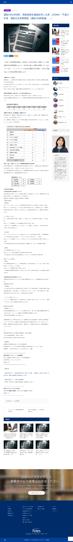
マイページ (55, 511)
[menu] (71, 2)
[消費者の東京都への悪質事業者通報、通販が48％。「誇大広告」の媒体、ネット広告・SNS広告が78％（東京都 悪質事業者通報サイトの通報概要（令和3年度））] (26, 428)
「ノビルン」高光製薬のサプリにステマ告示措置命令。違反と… (65, 43)
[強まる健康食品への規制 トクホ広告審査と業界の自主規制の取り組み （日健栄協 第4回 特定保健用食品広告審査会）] (10, 444)
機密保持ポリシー (11, 513)
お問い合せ (10, 511)
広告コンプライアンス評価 (28, 506)
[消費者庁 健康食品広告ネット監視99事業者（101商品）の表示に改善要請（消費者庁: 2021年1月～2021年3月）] (42, 428)
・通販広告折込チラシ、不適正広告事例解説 (14, 379)
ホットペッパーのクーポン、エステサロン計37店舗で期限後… (65, 61)
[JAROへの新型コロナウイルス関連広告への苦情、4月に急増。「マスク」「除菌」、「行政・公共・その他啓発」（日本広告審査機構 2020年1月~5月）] (42, 444)
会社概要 (9, 508)
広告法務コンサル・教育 (27, 515)
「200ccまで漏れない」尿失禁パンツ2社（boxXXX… (65, 70)
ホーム (9, 506)
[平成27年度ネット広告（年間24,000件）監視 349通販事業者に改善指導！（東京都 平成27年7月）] (26, 444)
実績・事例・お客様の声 (27, 522)
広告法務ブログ (41, 506)
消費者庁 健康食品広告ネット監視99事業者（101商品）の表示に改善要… (42, 435)
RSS (5, 540)
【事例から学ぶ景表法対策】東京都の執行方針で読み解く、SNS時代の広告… (10, 435)
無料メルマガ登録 (41, 508)
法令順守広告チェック (27, 511)
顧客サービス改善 (26, 519)
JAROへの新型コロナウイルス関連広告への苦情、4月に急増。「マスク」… (42, 452)
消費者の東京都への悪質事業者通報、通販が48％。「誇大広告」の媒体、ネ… (26, 435)
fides (11, 400)
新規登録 (54, 508)
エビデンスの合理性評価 (27, 508)
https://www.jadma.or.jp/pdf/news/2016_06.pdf (14, 337)
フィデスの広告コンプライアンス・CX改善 (39, 539)
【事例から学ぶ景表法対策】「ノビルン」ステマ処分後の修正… (65, 33)
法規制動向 (7, 10)
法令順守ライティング (27, 513)
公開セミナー (25, 517)
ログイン (54, 506)
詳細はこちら (7, 362)
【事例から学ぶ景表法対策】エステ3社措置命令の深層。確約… (65, 52)
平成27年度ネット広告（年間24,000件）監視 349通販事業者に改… (26, 452)
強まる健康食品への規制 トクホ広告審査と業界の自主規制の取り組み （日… (10, 452)
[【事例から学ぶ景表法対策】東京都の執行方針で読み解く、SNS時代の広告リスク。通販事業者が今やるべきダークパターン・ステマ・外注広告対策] (10, 428)
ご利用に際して (11, 515)
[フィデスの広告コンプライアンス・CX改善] (12, 2)
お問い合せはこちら (36, 493)
